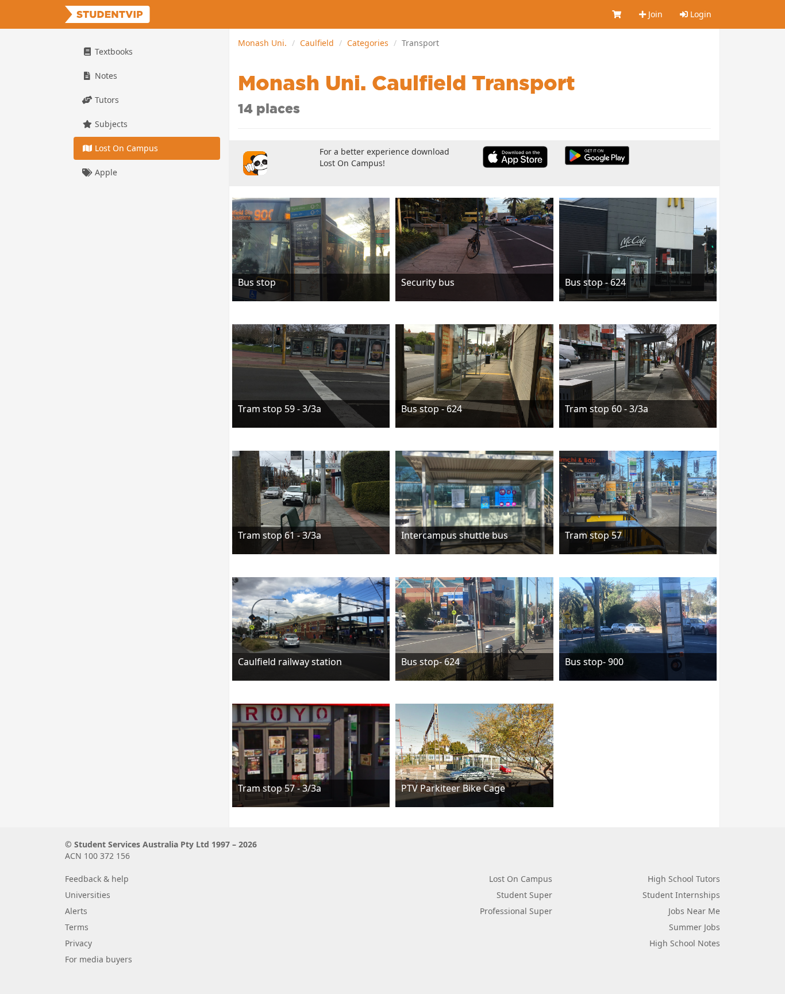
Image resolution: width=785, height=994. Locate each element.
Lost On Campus (125, 148)
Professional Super (516, 910)
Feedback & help (97, 878)
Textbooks (113, 51)
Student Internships (681, 894)
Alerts (76, 910)
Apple (105, 172)
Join (654, 14)
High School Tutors (684, 878)
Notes (105, 75)
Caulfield (317, 42)
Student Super (524, 894)
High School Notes (684, 943)
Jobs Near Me (694, 910)
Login (699, 14)
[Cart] (617, 14)
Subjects (110, 123)
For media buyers (98, 959)
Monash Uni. (262, 42)
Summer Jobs (694, 927)
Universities (87, 894)
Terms (76, 927)
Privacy (78, 943)
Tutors (106, 99)
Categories (367, 42)
